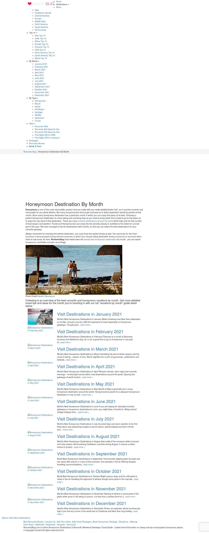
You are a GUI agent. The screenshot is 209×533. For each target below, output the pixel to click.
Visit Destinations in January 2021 (89, 314)
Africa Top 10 (41, 41)
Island (37, 106)
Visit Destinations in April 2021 (86, 366)
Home (59, 1)
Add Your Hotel (63, 521)
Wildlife (38, 115)
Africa (58, 7)
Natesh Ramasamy (46, 296)
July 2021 (39, 80)
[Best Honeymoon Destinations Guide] (39, 3)
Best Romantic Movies (33, 521)
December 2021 (42, 95)
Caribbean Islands (43, 12)
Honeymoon (40, 100)
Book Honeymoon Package (105, 521)
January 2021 (41, 63)
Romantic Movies (37, 143)
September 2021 (42, 86)
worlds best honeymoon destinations (100, 239)
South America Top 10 (45, 55)
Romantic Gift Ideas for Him (47, 132)
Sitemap (133, 521)
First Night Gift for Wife (45, 134)
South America (41, 27)
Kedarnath (50, 524)
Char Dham (28, 524)
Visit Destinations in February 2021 (90, 331)
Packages (33, 140)
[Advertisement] (84, 178)
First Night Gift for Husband (47, 137)
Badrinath (40, 524)
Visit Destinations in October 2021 (89, 471)
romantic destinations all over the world (95, 220)
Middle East (40, 21)
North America (41, 24)
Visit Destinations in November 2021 (91, 488)
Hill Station (39, 109)
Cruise (38, 120)
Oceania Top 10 (42, 46)
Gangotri (61, 524)
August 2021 (40, 83)
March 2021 (40, 69)
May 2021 (39, 75)
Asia (37, 10)
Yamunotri (71, 524)
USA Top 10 (40, 49)
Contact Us (50, 521)
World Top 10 (41, 58)
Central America (42, 15)
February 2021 (41, 66)
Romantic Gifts (41, 126)
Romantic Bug (29, 151)
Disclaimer (123, 521)
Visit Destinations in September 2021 (92, 454)
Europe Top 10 (41, 44)
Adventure (39, 117)
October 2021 (41, 89)
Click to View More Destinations (16, 517)
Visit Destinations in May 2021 (85, 384)
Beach (38, 103)
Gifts (31, 123)
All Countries (40, 29)
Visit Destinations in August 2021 (88, 436)
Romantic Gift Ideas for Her (47, 129)
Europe (38, 18)
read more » (85, 324)
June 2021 (39, 78)
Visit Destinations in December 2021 (91, 503)
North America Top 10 (45, 52)
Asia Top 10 (40, 35)
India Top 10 (40, 38)
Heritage (39, 112)
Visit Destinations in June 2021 (86, 401)
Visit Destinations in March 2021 (87, 349)
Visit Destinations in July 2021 (85, 419)
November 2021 (42, 92)
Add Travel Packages (81, 521)
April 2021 (39, 72)
